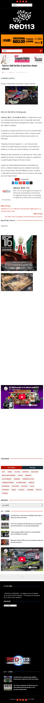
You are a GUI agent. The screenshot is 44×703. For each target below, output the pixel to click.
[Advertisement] (22, 315)
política (38, 489)
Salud (32, 486)
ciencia (13, 489)
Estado (20, 475)
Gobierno (17, 479)
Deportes (26, 472)
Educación (34, 472)
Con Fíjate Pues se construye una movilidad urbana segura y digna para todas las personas (26, 516)
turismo (5, 493)
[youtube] (26, 2)
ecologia (21, 489)
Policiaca (24, 486)
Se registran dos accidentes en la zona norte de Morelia (22, 591)
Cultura (17, 472)
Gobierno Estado (28, 479)
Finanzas (28, 475)
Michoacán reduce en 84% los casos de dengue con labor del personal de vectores (27, 541)
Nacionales (5, 486)
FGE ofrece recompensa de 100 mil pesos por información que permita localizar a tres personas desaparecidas (26, 525)
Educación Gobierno (8, 475)
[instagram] (23, 2)
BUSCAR (32, 467)
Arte (3, 472)
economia (30, 489)
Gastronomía (6, 479)
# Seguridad (24, 179)
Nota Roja (15, 486)
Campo (10, 472)
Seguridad (24, 72)
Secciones (11, 467)
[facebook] (20, 2)
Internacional (21, 482)
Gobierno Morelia (8, 482)
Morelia (31, 482)
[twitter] (17, 2)
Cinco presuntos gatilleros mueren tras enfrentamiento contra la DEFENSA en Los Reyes (25, 533)
